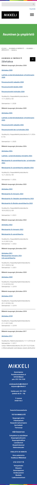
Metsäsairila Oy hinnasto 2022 (12, 229)
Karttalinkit (18, 425)
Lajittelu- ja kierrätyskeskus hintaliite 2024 (17, 156)
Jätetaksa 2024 (7, 151)
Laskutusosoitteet (18, 477)
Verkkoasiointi (18, 473)
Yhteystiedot (18, 465)
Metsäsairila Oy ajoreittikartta (12, 234)
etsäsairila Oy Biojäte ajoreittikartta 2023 (18, 203)
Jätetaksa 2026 (7, 70)
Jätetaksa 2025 (7, 113)
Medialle (18, 475)
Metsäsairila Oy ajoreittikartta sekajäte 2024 (18, 167)
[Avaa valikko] (32, 15)
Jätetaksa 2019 (7, 296)
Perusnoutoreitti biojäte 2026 (12, 87)
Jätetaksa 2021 (7, 253)
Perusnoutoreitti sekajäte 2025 (13, 125)
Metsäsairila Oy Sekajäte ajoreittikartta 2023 (18, 198)
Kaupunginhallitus (18, 440)
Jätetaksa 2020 (7, 277)
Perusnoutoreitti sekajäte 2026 (13, 82)
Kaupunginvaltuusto (18, 438)
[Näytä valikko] (32, 59)
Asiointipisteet (18, 470)
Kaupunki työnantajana (18, 423)
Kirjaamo (18, 468)
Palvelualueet (18, 420)
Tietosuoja (18, 427)
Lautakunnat (18, 442)
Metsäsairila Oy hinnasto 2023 (12, 194)
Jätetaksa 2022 (7, 224)
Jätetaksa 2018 (7, 316)
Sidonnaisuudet (18, 447)
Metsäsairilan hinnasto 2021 (12, 255)
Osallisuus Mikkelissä (18, 457)
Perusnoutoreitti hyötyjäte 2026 (13, 91)
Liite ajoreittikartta (8, 258)
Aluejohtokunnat (18, 445)
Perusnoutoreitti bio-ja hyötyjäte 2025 (15, 129)
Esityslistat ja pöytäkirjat (18, 435)
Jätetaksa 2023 (7, 189)
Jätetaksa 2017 (7, 336)
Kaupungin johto (18, 418)
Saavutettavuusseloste (18, 410)
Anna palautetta (18, 455)
